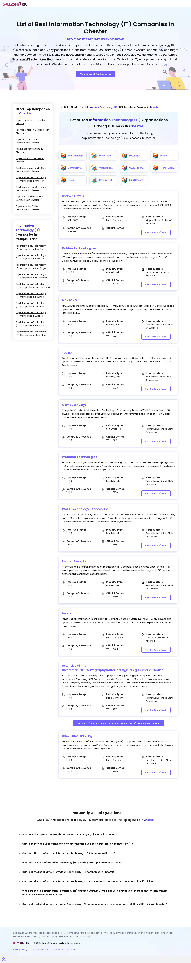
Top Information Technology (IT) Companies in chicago (31, 257)
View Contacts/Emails (156, 232)
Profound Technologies (79, 457)
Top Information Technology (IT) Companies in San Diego (31, 266)
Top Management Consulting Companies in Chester (31, 189)
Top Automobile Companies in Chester (31, 122)
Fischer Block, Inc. (75, 561)
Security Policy (40, 949)
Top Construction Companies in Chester (32, 131)
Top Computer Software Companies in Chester (28, 208)
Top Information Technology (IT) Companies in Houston (31, 295)
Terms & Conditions (65, 949)
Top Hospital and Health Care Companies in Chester (31, 170)
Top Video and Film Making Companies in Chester (29, 198)
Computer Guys (74, 405)
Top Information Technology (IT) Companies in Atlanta (31, 314)
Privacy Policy (20, 949)
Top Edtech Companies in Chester (29, 150)
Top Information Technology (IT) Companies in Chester (31, 179)
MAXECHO (69, 300)
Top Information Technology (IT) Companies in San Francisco (33, 285)
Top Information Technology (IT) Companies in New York (31, 247)
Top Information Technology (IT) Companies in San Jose (31, 305)
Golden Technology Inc (79, 248)
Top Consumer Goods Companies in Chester (27, 141)
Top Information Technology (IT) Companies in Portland (31, 324)
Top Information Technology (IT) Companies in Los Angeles (31, 276)
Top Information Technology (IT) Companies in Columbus (31, 333)
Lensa (66, 613)
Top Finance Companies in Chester (30, 160)
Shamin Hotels (73, 196)
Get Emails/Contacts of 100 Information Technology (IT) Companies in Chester (119, 723)
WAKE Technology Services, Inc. (85, 509)
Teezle (67, 352)
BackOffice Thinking (77, 736)
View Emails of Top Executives (95, 74)
